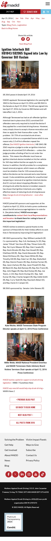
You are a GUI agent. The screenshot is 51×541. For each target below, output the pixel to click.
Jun (43, 18)
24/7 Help (10, 12)
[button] (25, 399)
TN (47, 11)
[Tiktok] (42, 474)
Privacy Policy (32, 460)
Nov (19, 21)
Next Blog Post (25, 44)
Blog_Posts (12, 25)
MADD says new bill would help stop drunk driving (22, 388)
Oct (13, 21)
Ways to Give (32, 444)
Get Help (9, 444)
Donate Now (31, 11)
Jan (16, 18)
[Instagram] (29, 474)
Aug (3, 21)
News (7, 460)
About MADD (11, 455)
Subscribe (31, 450)
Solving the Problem (14, 439)
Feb (21, 18)
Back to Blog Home (10, 28)
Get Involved (11, 450)
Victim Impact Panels (36, 439)
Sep (8, 21)
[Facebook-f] (8, 474)
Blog (7, 465)
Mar (27, 18)
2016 (10, 18)
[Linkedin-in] (22, 474)
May (38, 18)
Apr (32, 18)
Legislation (22, 25)
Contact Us (31, 455)
